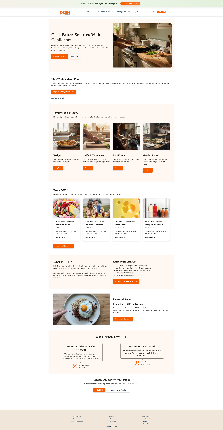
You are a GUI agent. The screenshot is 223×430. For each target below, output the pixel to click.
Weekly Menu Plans (107, 12)
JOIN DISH (161, 12)
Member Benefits (111, 421)
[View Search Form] (153, 11)
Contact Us (146, 424)
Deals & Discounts (111, 426)
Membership (146, 421)
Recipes (96, 12)
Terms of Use (76, 419)
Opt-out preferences (77, 421)
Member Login (146, 416)
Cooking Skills (121, 12)
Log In (136, 12)
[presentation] (66, 208)
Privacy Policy (77, 416)
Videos (111, 419)
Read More (60, 237)
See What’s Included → (59, 98)
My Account (146, 419)
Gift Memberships (112, 424)
